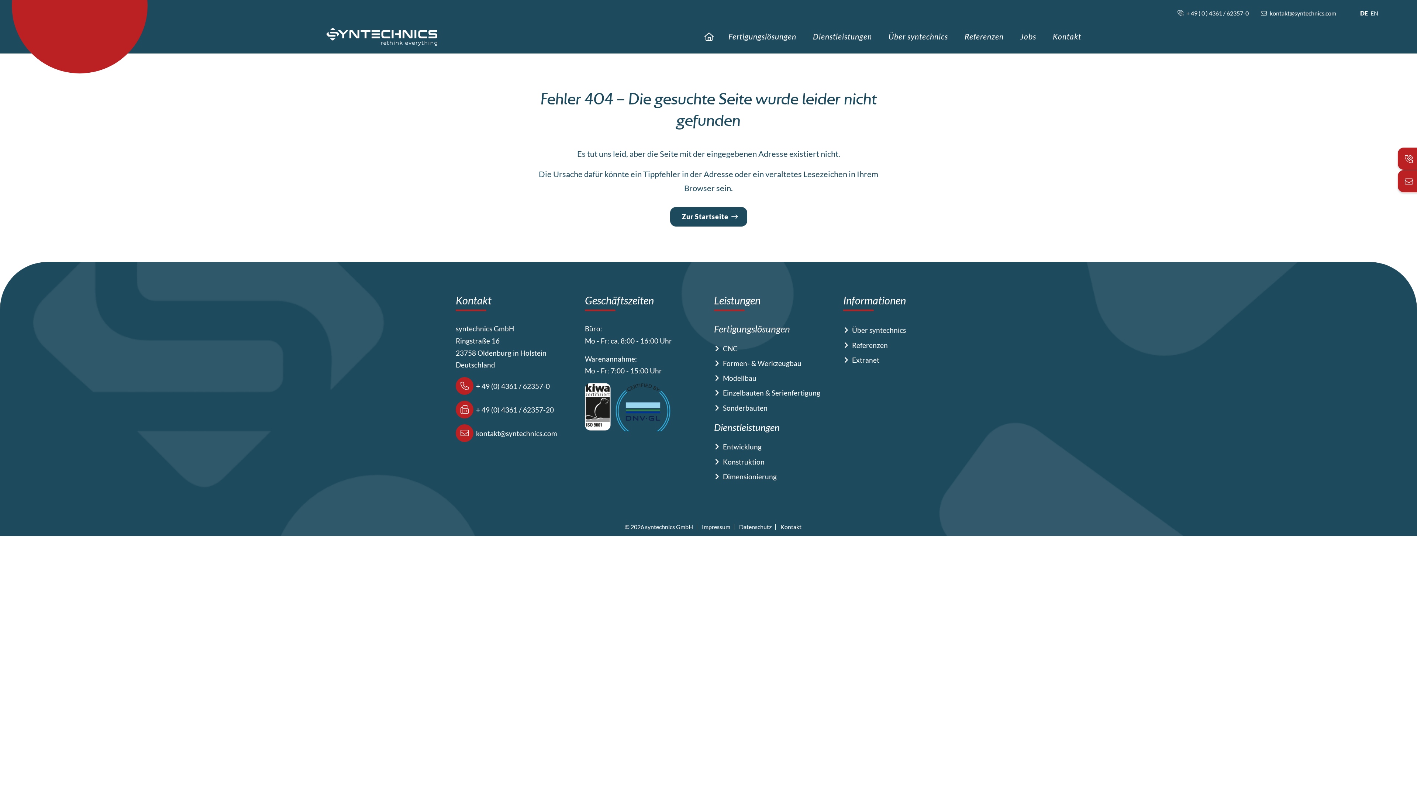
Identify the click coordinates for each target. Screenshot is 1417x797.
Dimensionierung (750, 476)
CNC (730, 348)
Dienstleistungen (842, 36)
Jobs (1028, 36)
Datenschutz (755, 526)
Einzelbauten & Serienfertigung (771, 393)
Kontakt (1067, 36)
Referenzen (984, 36)
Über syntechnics (918, 36)
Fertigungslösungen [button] (762, 36)
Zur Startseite (705, 217)
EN (1374, 13)
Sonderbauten (745, 408)
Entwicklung (742, 446)
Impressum (716, 526)
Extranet (865, 360)
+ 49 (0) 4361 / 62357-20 (514, 410)
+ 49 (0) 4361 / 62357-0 (512, 386)
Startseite (709, 37)
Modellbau (739, 378)
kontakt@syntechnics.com (516, 433)
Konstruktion (744, 462)
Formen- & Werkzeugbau (762, 363)
